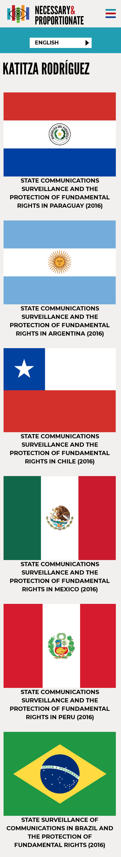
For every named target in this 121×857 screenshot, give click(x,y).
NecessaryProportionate (59, 15)
